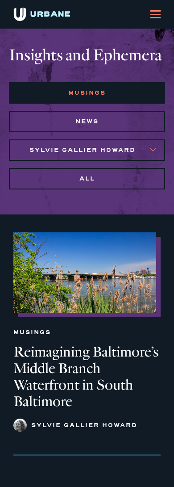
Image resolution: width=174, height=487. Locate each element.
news (87, 121)
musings (87, 92)
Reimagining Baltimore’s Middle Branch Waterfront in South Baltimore (86, 376)
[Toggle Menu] (155, 14)
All (87, 178)
